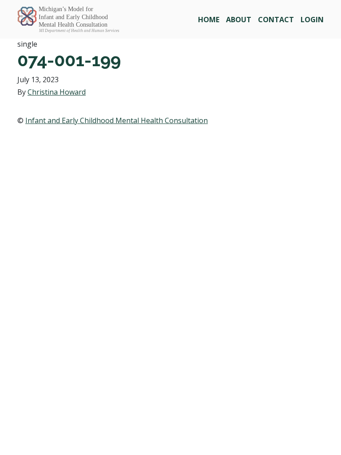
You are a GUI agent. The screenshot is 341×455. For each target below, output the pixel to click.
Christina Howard (57, 92)
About (238, 19)
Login (312, 19)
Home (208, 19)
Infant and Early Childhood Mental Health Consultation (116, 120)
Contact (276, 19)
